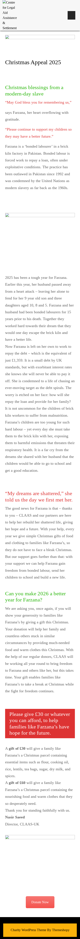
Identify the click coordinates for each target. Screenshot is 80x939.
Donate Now (40, 902)
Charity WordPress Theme (28, 930)
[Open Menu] (71, 15)
